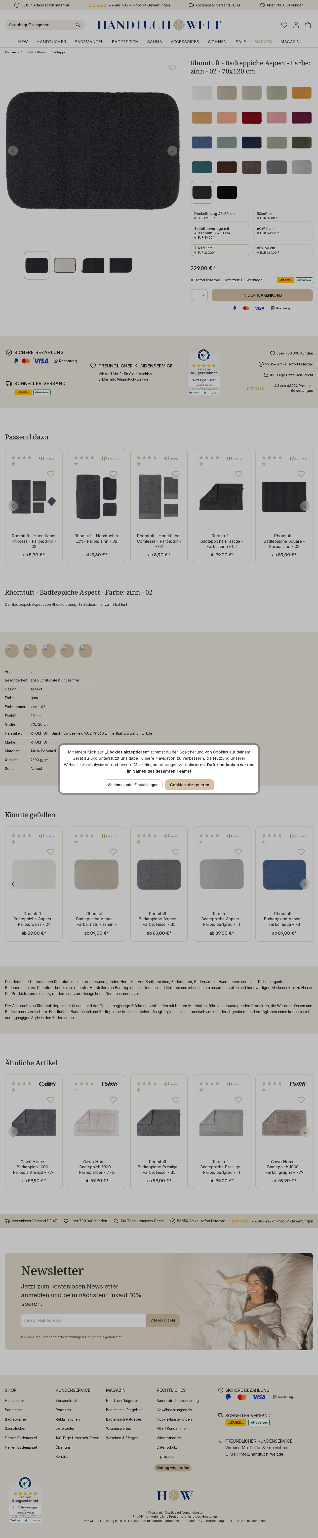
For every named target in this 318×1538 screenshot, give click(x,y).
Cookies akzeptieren (189, 784)
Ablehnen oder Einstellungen (133, 785)
